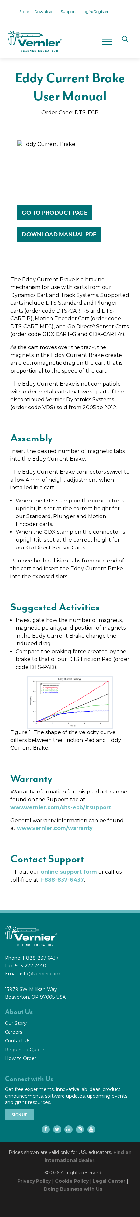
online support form (69, 872)
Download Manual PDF (59, 234)
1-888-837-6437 (62, 880)
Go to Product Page (54, 212)
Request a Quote (24, 1050)
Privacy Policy (34, 1181)
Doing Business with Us (73, 1189)
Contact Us (17, 1041)
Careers (13, 1032)
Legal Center (109, 1181)
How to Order (20, 1058)
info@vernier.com (40, 974)
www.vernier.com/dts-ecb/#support (60, 807)
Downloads (44, 11)
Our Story (16, 1023)
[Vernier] (34, 41)
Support (68, 11)
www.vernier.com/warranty (55, 828)
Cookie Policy (72, 1181)
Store (24, 11)
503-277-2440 (30, 966)
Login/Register (95, 11)
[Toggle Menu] (107, 42)
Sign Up (19, 1114)
